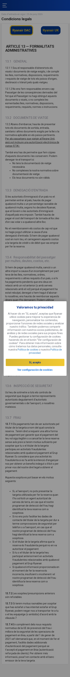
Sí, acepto (35, 362)
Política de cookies (28, 349)
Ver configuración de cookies (35, 369)
